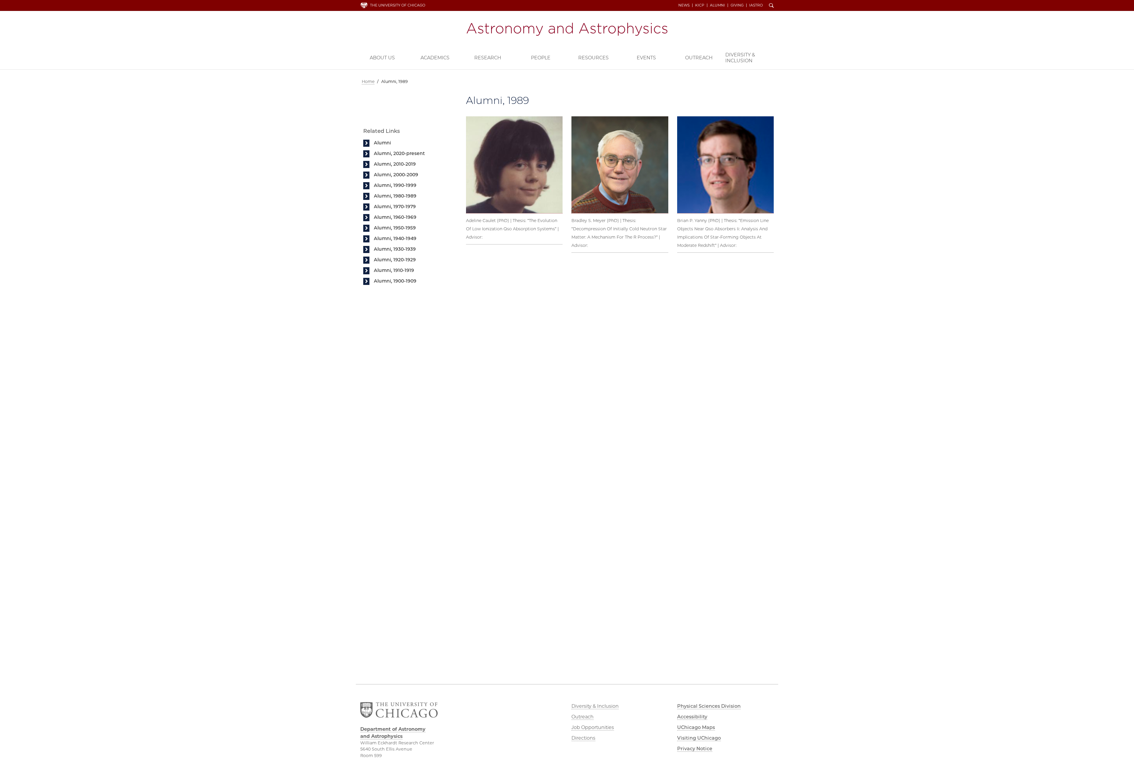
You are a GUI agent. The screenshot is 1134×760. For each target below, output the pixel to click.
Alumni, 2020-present (399, 153)
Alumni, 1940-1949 (395, 238)
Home (368, 81)
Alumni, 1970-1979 (395, 206)
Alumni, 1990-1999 (395, 185)
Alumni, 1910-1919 (394, 270)
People (540, 58)
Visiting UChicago (699, 738)
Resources (593, 58)
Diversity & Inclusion (740, 57)
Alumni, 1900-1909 (395, 281)
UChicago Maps (696, 727)
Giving (737, 5)
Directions (583, 738)
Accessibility (692, 717)
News (684, 5)
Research (487, 58)
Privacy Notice (694, 748)
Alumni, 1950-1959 (395, 228)
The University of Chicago (397, 5)
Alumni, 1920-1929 (395, 259)
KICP (699, 5)
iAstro (756, 5)
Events (646, 58)
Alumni (717, 5)
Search (771, 6)
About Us (382, 58)
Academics (435, 58)
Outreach (699, 58)
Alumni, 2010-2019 (395, 164)
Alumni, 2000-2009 (396, 174)
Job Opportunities (592, 727)
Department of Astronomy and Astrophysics (567, 29)
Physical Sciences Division (709, 706)
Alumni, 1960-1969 (395, 217)
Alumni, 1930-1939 (395, 249)
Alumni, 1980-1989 (395, 196)
